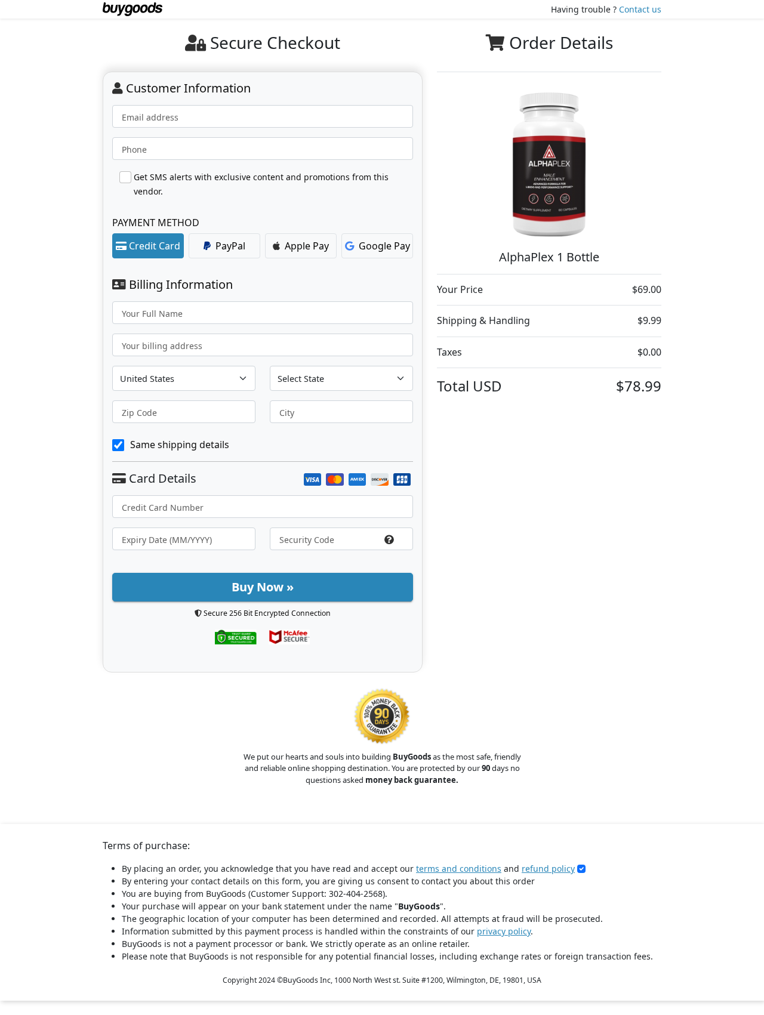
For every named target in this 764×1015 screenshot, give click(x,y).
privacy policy (504, 931)
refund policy (548, 868)
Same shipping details (179, 444)
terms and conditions (458, 868)
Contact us (640, 9)
